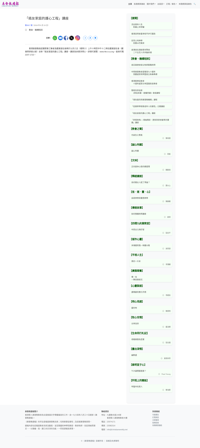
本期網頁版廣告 (185, 4)
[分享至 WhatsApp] (55, 38)
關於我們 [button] (150, 4)
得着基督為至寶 (137, 339)
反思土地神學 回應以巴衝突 (137, 42)
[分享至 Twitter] (71, 38)
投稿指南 (155, 423)
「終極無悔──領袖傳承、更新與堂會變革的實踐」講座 (150, 121)
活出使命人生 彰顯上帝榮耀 (137, 25)
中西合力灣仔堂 (137, 230)
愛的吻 (134, 308)
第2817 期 (28, 25)
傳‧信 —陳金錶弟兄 (136, 278)
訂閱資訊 (155, 417)
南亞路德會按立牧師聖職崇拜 (143, 65)
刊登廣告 (155, 415)
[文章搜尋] (198, 4)
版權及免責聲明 (112, 441)
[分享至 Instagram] (77, 38)
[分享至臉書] (66, 38)
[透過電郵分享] (60, 38)
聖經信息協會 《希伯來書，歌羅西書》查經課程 (145, 91)
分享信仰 (135, 324)
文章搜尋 (155, 420)
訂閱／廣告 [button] (170, 4)
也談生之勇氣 (136, 135)
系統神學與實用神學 (139, 198)
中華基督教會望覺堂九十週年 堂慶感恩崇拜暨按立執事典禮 (144, 73)
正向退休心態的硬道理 (140, 167)
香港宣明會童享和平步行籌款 (143, 34)
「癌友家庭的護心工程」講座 (143, 113)
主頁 (130, 4)
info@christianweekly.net (117, 430)
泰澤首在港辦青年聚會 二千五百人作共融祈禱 (141, 51)
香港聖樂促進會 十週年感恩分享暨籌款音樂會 (144, 82)
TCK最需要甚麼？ (138, 371)
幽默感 (134, 355)
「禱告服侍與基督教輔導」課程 (144, 100)
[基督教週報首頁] (10, 4)
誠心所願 (135, 151)
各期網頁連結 (139, 4)
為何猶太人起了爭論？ (140, 182)
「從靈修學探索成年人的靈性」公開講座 (148, 106)
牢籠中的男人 (136, 387)
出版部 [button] (160, 4)
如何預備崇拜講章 (138, 214)
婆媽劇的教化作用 (138, 292)
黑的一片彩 (136, 261)
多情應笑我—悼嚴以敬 (140, 245)
